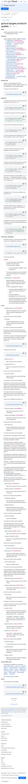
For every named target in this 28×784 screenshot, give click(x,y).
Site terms (14, 773)
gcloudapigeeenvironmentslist (14, 404)
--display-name (10, 42)
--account (16, 666)
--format (11, 669)
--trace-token (11, 672)
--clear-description (11, 62)
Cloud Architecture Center (6, 752)
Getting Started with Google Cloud (8, 748)
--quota (18, 70)
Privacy (9, 773)
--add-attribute (11, 59)
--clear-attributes (22, 57)
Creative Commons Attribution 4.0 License (10, 709)
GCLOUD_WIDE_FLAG (10, 78)
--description (9, 64)
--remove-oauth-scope (11, 68)
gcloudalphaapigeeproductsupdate (15, 687)
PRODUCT (24, 39)
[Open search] (19, 1)
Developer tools (15, 13)
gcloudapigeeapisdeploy (12, 355)
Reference (13, 14)
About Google (4, 773)
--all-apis (8, 43)
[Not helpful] (11, 17)
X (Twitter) (3, 764)
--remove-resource (10, 54)
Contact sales (4, 728)
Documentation (8, 13)
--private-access (10, 76)
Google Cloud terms (22, 773)
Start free (5, 8)
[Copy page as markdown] (14, 26)
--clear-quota (9, 70)
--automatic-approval (11, 56)
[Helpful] (9, 17)
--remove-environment (11, 49)
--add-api (16, 43)
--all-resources (10, 51)
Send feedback (6, 20)
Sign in (25, 1)
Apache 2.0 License (11, 710)
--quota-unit (8, 73)
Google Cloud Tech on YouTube (7, 768)
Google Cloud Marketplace (6, 726)
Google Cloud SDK (9, 5)
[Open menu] (2, 1)
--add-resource (9, 53)
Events (2, 762)
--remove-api (8, 45)
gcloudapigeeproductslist (13, 246)
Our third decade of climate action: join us (10, 775)
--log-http (16, 670)
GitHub (2, 745)
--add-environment (10, 48)
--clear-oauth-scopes (11, 65)
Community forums (5, 734)
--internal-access (10, 74)
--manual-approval (10, 57)
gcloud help (10, 676)
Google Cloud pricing (5, 724)
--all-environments (11, 46)
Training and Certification (6, 754)
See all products (4, 722)
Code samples (4, 750)
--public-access (21, 76)
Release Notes (4, 738)
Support (2, 736)
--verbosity (12, 674)
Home (2, 13)
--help (16, 669)
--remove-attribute (10, 60)
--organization (9, 40)
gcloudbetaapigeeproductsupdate (15, 693)
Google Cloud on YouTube (6, 766)
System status (4, 740)
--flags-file (21, 667)
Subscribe (22, 777)
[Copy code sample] (25, 92)
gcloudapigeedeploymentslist (14, 345)
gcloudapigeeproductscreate (13, 94)
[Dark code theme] (23, 92)
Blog (2, 759)
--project (22, 670)
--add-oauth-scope (10, 67)
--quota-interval (10, 71)
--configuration (13, 667)
